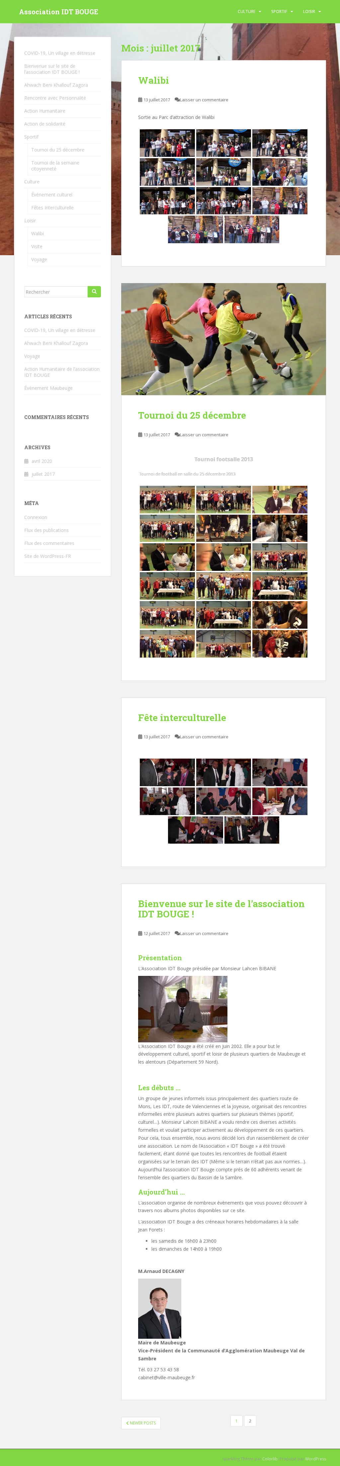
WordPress (315, 1459)
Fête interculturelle (182, 717)
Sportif (279, 11)
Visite (36, 246)
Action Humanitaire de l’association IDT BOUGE (62, 372)
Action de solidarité (44, 124)
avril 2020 (42, 461)
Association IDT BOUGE (58, 11)
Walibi (153, 80)
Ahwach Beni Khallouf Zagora (56, 85)
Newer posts (142, 1423)
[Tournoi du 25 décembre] (223, 339)
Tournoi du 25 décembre (192, 415)
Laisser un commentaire (204, 100)
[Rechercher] (94, 291)
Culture (246, 11)
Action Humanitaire (44, 111)
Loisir (309, 11)
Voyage (39, 259)
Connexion (35, 517)
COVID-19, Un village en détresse (59, 53)
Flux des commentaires (49, 543)
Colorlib (270, 1459)
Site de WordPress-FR (47, 556)
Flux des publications (46, 530)
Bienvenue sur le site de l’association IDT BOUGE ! (221, 908)
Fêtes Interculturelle (52, 207)
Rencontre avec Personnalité (55, 98)
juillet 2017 (43, 474)
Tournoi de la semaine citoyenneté (55, 165)
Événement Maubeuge (48, 388)
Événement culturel (51, 194)
